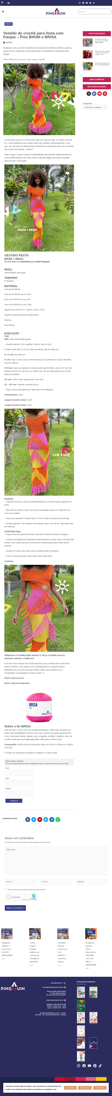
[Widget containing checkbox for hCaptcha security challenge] (21, 897)
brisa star (21, 59)
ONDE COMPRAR (96, 79)
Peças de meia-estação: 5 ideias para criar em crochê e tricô (102, 52)
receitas (34, 59)
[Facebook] (83, 2)
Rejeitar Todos (84, 1088)
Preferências (70, 1088)
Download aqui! (81, 984)
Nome (7, 778)
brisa (16, 59)
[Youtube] (86, 2)
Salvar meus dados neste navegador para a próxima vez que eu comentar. (27, 889)
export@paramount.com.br (54, 1000)
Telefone (8, 788)
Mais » (4, 959)
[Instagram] (79, 2)
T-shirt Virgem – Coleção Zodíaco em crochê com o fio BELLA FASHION (34, 952)
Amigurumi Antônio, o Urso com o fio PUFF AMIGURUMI (101, 40)
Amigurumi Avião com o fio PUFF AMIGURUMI (102, 64)
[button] (8, 3)
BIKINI (11, 59)
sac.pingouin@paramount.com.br (52, 987)
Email (7, 768)
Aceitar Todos (99, 1088)
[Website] (91, 882)
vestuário (41, 59)
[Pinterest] (90, 2)
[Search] (108, 11)
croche (28, 59)
